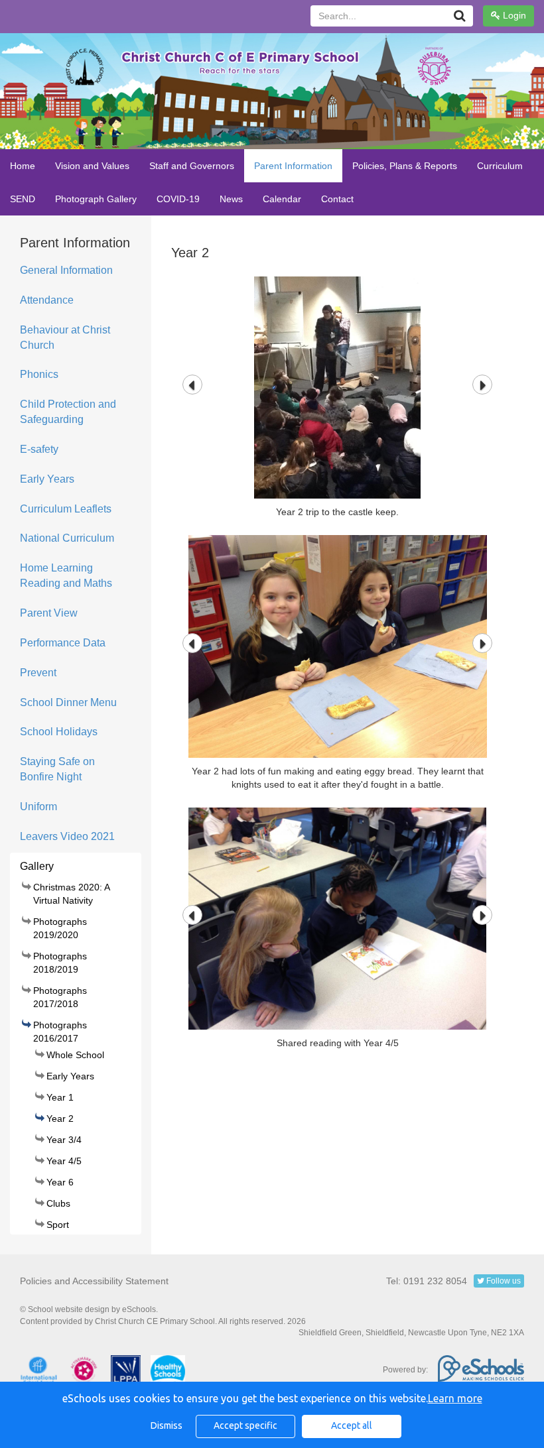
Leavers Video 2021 (67, 836)
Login (513, 15)
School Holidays (59, 731)
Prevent (38, 672)
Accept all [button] (351, 1425)
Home (22, 165)
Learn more (455, 1398)
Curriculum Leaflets (65, 508)
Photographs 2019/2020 (60, 928)
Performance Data (62, 642)
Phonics (39, 374)
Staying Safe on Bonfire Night (57, 769)
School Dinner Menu (68, 702)
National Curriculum (67, 538)
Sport (57, 1224)
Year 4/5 (64, 1161)
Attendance (47, 300)
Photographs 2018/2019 (60, 963)
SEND (22, 199)
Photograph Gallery (96, 199)
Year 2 (60, 1118)
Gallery (37, 866)
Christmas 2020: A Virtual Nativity (71, 894)
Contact (337, 199)
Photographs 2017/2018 (60, 997)
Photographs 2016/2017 (60, 1032)
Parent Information (293, 165)
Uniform (38, 806)
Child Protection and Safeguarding (68, 411)
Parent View (49, 613)
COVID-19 (178, 199)
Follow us (502, 1281)
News (231, 199)
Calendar (282, 199)
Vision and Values (92, 165)
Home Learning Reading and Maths (66, 575)
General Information (66, 270)
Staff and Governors (191, 165)
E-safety (39, 449)
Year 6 (60, 1182)
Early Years (47, 479)
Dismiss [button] (166, 1425)
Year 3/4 (64, 1139)
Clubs (58, 1203)
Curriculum (500, 165)
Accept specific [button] (245, 1425)
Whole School (75, 1055)
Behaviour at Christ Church (65, 337)
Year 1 (60, 1097)
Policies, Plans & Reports (404, 165)
